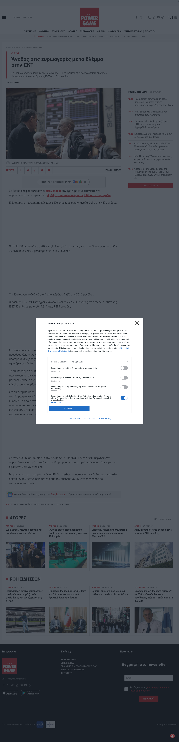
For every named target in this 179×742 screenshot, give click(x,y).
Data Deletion (74, 418)
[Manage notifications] (172, 736)
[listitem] (89, 361)
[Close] (138, 324)
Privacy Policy (105, 418)
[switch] (124, 368)
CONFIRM (69, 408)
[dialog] (89, 371)
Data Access (89, 418)
